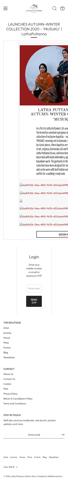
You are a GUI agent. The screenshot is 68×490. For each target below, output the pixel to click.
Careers (7, 383)
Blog (5, 352)
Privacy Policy (10, 393)
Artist (6, 327)
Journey (7, 332)
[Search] (54, 9)
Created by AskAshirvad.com (49, 476)
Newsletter (9, 357)
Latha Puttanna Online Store (23, 476)
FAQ (5, 388)
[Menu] (5, 8)
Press (6, 342)
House (6, 337)
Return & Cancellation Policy (17, 398)
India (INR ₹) (9, 467)
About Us (8, 374)
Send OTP (34, 301)
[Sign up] (63, 434)
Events (7, 347)
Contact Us (9, 379)
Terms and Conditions (14, 403)
